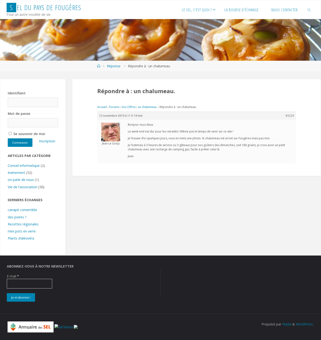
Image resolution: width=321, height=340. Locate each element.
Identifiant (17, 93)
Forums (114, 107)
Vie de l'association (22, 187)
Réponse (114, 66)
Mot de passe (19, 113)
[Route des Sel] (76, 326)
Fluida (286, 324)
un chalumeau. (147, 107)
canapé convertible (22, 210)
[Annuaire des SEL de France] (31, 326)
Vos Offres (128, 107)
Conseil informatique (24, 165)
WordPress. (304, 324)
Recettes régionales (23, 224)
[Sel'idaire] (64, 326)
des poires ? (17, 217)
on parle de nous (21, 179)
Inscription (47, 141)
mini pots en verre (22, 231)
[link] (309, 9)
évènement (16, 172)
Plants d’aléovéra (21, 238)
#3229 (290, 116)
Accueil (102, 107)
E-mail (13, 276)
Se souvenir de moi (28, 134)
